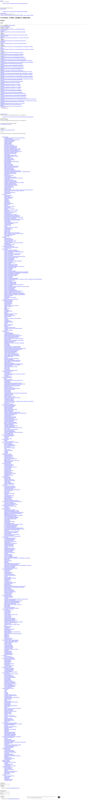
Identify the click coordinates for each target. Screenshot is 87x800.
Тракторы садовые (7, 542)
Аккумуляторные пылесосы (9, 400)
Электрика (4, 774)
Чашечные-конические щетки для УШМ (11, 510)
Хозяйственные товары (6, 766)
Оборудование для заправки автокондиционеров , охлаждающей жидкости (17, 171)
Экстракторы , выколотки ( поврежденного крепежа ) (13, 621)
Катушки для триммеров (8, 556)
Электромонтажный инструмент (10, 694)
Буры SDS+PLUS (7, 627)
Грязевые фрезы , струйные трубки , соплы (11, 460)
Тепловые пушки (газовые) (9, 750)
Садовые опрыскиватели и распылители (11, 222)
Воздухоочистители (7, 376)
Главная (1, 15)
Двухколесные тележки (8, 648)
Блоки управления (7, 577)
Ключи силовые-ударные (8, 158)
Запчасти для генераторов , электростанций (11, 254)
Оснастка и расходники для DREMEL (10, 532)
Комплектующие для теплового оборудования (12, 755)
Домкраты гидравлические (9, 141)
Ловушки (6, 770)
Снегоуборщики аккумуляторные (10, 537)
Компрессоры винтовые (8, 407)
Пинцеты (6, 717)
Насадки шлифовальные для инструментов (11, 531)
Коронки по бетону (7, 632)
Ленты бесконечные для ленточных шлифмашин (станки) (14, 528)
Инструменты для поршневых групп (10, 147)
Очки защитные (7, 664)
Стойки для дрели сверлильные (9, 352)
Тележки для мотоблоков (8, 540)
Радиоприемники (7, 345)
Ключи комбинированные (8, 496)
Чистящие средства (7, 395)
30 (6, 27)
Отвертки (6, 714)
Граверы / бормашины (8, 365)
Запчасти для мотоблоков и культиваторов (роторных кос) (14, 266)
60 (7, 27)
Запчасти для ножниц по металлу (10, 270)
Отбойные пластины (8, 639)
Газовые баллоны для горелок (9, 480)
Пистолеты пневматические (9, 414)
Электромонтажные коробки (9, 775)
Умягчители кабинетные (8, 572)
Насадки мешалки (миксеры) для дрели (11, 337)
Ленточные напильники (8, 332)
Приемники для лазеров (8, 314)
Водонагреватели (7, 579)
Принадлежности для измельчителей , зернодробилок (13, 217)
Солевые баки (6, 570)
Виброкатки (6, 728)
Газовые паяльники (7, 482)
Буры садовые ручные (8, 235)
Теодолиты (6, 319)
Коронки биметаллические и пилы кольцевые (12, 631)
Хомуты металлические (8, 767)
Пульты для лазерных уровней (9, 315)
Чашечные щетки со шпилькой (9, 509)
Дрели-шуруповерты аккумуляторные (10, 370)
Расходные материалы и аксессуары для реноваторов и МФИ (14, 348)
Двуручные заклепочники (8, 737)
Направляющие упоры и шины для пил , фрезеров (13, 335)
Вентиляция (6, 375)
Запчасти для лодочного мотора (9, 262)
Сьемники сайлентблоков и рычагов (10, 184)
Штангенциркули (7, 325)
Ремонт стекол (6, 174)
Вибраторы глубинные (8, 727)
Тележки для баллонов (8, 642)
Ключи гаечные (7, 154)
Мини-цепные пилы (7, 498)
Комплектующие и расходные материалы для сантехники (14, 587)
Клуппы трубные (7, 702)
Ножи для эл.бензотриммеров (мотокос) (11, 564)
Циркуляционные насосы (8, 470)
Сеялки (5, 226)
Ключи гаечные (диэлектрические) (10, 155)
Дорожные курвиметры (8, 330)
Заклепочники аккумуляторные (9, 740)
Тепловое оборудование (6, 748)
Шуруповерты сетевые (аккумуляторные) (11, 358)
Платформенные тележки (8, 653)
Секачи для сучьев (7, 225)
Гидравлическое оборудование (9, 140)
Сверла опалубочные (8, 610)
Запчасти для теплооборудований (10, 283)
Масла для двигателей (8, 443)
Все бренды (2, 26)
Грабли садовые (7, 196)
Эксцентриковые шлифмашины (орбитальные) (12, 360)
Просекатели (6, 743)
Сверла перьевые (7, 611)
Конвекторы (6, 756)
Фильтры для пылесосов (8, 393)
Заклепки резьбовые (7, 739)
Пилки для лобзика (7, 533)
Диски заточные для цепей (9, 495)
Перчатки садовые (7, 213)
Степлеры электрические (8, 747)
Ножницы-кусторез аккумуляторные (10, 211)
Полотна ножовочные (8, 718)
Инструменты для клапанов (9, 145)
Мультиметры (6, 310)
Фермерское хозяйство (6, 761)
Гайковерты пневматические (9, 426)
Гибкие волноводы (7, 507)
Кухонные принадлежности (9, 769)
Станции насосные (7, 468)
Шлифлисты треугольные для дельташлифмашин (12, 513)
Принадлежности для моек (9, 457)
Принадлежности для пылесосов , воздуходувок (12, 384)
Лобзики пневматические (8, 410)
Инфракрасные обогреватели (9, 754)
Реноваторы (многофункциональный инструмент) (13, 349)
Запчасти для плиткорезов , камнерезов (11, 274)
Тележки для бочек (7, 643)
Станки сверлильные (8, 687)
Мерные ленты (7, 308)
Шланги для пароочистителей (9, 396)
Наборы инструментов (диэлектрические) (11, 166)
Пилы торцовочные (7, 680)
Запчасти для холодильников (9, 288)
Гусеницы (6, 553)
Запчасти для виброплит (8, 252)
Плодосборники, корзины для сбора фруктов (12, 215)
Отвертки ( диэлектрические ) (9, 715)
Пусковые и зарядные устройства (10, 173)
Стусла (5, 690)
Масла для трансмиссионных (9, 445)
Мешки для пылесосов (8, 379)
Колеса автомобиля (7, 162)
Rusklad (6, 26)
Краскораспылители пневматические (10, 409)
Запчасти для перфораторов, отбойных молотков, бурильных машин (16, 272)
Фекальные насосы (7, 469)
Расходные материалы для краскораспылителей (12, 346)
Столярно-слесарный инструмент (8, 688)
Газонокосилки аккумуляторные (10, 548)
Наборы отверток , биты (8, 710)
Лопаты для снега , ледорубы (9, 206)
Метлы (5, 378)
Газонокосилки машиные (8, 550)
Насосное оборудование (6, 463)
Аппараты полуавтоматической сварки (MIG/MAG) (13, 600)
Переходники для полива (8, 212)
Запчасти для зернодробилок (9, 258)
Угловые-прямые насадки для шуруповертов (12, 355)
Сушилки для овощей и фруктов (10, 765)
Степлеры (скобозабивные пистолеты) (11, 745)
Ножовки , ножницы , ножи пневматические (12, 412)
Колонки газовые (7, 584)
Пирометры (6, 311)
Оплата (8, 3)
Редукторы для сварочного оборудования (11, 608)
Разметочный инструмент (8, 719)
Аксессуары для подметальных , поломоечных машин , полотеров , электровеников (18, 401)
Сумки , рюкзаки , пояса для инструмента (11, 354)
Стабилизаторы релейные (8, 669)
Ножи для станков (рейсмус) (9, 676)
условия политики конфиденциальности (36, 797)
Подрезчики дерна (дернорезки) (9, 566)
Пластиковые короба (8, 651)
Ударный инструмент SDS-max (9, 618)
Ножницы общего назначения (9, 772)
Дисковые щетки (7, 520)
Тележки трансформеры (8, 645)
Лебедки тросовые (7, 163)
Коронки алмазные (7, 630)
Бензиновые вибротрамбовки (9, 724)
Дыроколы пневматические (9, 430)
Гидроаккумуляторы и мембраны (10, 473)
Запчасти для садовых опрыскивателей (11, 278)
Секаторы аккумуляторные (9, 223)
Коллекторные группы (8, 583)
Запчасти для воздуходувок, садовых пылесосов (12, 253)
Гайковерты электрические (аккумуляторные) (12, 364)
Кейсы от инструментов (8, 295)
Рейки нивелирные (7, 316)
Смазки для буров (7, 449)
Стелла (8, 26)
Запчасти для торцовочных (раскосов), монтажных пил (13, 284)
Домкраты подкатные (8, 142)
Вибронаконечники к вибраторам (10, 729)
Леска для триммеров (8, 560)
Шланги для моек (7, 459)
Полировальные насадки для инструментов (11, 534)
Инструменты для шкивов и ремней (10, 152)
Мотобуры (6, 208)
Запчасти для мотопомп (8, 269)
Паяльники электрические (8, 484)
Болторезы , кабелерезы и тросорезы (10, 695)
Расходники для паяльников (9, 479)
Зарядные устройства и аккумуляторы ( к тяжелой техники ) (14, 294)
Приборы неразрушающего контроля (10, 313)
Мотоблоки (6, 561)
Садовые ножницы (7, 221)
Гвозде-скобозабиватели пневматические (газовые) (13, 427)
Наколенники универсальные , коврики (11, 209)
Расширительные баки (8, 465)
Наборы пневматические (8, 411)
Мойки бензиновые (7, 462)
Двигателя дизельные (8, 555)
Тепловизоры (6, 320)
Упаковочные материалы (8, 646)
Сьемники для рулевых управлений (10, 181)
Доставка (11, 3)
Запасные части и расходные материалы (11, 247)
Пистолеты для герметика (8, 502)
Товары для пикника (6, 760)
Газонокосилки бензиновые (9, 549)
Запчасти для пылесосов (8, 276)
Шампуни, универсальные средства (10, 458)
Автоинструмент (5, 136)
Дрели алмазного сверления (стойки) (10, 366)
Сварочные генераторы (8, 241)
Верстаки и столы (7, 674)
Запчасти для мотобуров (8, 268)
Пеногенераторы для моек (8, 455)
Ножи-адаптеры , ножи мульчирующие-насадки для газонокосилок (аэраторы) (17, 565)
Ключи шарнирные (7, 160)
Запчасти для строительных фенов (10, 281)
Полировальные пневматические (10, 416)
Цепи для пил (6, 491)
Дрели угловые (7, 368)
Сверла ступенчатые (7, 616)
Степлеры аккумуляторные (9, 746)
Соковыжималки (7, 764)
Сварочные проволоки (8, 597)
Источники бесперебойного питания (10, 671)
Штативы (6, 326)
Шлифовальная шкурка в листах (10, 514)
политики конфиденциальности (13, 798)
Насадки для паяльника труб (9, 590)
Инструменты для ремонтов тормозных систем (12, 149)
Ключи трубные (7, 706)
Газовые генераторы (7, 245)
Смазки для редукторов (8, 450)
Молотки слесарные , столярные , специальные (12, 708)
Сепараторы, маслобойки (8, 763)
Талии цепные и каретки (8, 186)
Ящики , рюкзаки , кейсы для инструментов (12, 361)
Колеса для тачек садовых (8, 203)
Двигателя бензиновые (8, 554)
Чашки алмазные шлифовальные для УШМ (11, 511)
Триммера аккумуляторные (9, 544)
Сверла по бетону (7, 612)
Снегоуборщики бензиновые (9, 538)
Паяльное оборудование (6, 476)
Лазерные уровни (7, 304)
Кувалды (5, 707)
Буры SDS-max (7, 628)
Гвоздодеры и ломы (7, 696)
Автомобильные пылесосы (9, 399)
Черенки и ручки (7, 231)
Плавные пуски (7, 296)
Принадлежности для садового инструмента (12, 219)
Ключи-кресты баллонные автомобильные (11, 161)
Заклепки (6, 738)
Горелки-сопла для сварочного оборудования (12, 602)
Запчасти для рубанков (8, 277)
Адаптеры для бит (7, 623)
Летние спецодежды (7, 656)
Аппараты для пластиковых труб (10, 575)
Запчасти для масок (7, 263)
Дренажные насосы (7, 474)
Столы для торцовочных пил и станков (11, 673)
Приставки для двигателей (9, 441)
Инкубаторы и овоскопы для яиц (10, 762)
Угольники (6, 322)
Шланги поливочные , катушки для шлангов (12, 232)
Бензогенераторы (7, 243)
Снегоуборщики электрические (9, 539)
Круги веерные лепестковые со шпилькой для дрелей (13, 527)
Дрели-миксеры (7, 369)
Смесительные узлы (7, 569)
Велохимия (6, 452)
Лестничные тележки (8, 650)
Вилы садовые (6, 236)
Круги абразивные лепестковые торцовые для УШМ (13, 524)
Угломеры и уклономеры (8, 321)
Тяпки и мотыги (7, 230)
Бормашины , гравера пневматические (11, 425)
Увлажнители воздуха (8, 374)
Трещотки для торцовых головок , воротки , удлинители (14, 190)
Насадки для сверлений (8, 638)
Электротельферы (7, 193)
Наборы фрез (6, 637)
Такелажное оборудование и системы (10, 641)
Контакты (14, 3)
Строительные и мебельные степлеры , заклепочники (11, 736)
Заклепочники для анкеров (9, 741)
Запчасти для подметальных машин (10, 275)
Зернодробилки (7, 200)
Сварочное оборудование (6, 595)
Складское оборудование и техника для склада (11, 15)
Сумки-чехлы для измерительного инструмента (12, 318)
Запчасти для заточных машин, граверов (11, 257)
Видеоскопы (6, 506)
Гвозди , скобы (6, 428)
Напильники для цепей (8, 499)
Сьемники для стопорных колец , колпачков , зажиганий (14, 182)
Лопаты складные (7, 207)
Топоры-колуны (7, 229)
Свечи (5, 448)
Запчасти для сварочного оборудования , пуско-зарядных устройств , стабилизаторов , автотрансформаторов (23, 279)
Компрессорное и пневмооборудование (9, 404)
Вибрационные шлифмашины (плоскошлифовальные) (13, 363)
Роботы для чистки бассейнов (9, 389)
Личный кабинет (30, 116)
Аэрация (5, 576)
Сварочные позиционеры (8, 596)
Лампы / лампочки (7, 776)
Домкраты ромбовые (8, 143)
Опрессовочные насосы (8, 592)
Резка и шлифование (6, 508)
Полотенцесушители (8, 593)
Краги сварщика (7, 605)
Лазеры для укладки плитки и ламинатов (11, 305)
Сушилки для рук (7, 571)
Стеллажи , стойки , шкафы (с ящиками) (26, 15)
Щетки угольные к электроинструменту (11, 299)
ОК (59, 797)
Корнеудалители (7, 204)
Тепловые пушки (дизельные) (9, 751)
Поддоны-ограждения (8, 654)
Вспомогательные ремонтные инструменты (11, 139)
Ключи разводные (7, 704)
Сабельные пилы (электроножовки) (10, 351)
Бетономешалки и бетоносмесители (10, 726)
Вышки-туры (6, 436)
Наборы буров (6, 635)
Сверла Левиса (7, 609)
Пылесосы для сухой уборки (9, 387)
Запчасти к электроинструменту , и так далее (12, 291)
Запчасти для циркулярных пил (9, 289)
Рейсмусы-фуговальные (8, 684)
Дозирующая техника (8, 581)
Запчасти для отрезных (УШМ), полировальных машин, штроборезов (16, 271)
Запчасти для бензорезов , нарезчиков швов (11, 250)
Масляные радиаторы (8, 757)
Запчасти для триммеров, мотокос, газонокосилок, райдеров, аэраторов (16, 286)
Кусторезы (6, 205)
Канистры (6, 453)
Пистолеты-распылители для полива (10, 214)
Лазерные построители (8, 303)
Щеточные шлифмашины (8, 359)
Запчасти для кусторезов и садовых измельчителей (13, 260)
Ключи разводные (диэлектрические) (10, 705)
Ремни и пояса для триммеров (9, 567)
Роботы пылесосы (7, 390)
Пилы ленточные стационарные (10, 677)
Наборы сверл (6, 636)
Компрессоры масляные (8, 408)
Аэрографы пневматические (9, 424)
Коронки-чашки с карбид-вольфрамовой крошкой (13, 633)
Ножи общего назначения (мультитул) (10, 771)
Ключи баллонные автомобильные (10, 153)
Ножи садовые (6, 210)
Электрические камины (8, 753)
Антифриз (6, 451)
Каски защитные (7, 662)
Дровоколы (6, 199)
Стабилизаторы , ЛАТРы (6, 667)
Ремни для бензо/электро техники (10, 297)
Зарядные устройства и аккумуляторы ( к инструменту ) (14, 292)
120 (8, 27)
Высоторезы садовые (8, 195)
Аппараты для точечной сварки (9, 599)
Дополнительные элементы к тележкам (11, 649)
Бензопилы (6, 494)
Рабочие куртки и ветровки (9, 657)
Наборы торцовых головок (9, 168)
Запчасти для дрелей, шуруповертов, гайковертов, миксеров (14, 256)
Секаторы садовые (7, 224)
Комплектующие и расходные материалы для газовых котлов (14, 586)
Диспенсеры (6, 580)
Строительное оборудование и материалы (9, 722)
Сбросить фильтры (12, 25)
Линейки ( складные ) (8, 306)
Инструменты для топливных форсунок (11, 150)
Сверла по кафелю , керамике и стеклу (11, 614)
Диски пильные (7, 519)
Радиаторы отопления (8, 594)
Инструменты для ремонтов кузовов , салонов (12, 148)
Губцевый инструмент (8, 698)
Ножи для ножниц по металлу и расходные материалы (13, 338)
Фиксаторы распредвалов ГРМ (9, 192)
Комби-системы (7, 558)
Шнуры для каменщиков (8, 324)
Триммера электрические (8, 545)
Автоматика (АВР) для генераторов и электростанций (13, 242)
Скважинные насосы (8, 467)
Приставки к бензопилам (8, 488)
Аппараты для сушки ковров (9, 402)
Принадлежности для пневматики (10, 417)
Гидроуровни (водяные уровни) (9, 327)
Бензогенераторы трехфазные (9, 244)
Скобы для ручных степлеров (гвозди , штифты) (12, 744)
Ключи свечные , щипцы (8, 157)
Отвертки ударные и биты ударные (10, 716)
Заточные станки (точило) (8, 675)
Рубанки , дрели (7, 721)
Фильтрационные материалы (9, 574)
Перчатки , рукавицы (8, 666)
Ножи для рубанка (7, 339)
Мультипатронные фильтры (9, 589)
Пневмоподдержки (7, 415)
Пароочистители (7, 382)
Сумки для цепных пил (8, 490)
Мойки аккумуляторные (8, 461)
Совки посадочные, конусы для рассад (11, 227)
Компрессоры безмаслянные (9, 406)
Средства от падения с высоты (9, 659)
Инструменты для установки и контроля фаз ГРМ (12, 151)
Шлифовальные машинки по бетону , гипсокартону (13, 723)
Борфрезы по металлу (8, 626)
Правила (5, 312)
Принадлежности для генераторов (10, 240)
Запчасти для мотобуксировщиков (10, 267)
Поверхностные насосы (8, 464)
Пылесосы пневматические (9, 418)
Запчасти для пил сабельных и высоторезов (11, 273)
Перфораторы (6, 343)
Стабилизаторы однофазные (9, 668)
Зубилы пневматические (8, 433)
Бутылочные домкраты (8, 138)
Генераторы (4, 237)
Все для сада (4, 194)
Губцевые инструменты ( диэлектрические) (11, 697)
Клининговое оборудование (7, 377)
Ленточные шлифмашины (8, 333)
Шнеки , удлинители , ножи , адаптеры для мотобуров (13, 233)
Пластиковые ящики (7, 652)
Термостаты (6, 298)
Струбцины (6, 689)
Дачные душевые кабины (8, 197)
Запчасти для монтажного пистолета (10, 265)
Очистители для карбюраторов (9, 447)
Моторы (5, 440)
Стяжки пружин (7, 178)
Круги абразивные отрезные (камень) (10, 525)
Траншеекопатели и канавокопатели (10, 543)
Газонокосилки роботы (8, 551)
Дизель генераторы (7, 238)
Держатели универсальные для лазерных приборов (13, 328)
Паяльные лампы (7, 477)
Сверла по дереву (7, 613)
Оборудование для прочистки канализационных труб (13, 380)
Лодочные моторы (5, 439)
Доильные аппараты (7, 248)
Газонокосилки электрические (9, 552)
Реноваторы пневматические (9, 420)
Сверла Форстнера (7, 617)
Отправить (2, 796)
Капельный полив (7, 202)
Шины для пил (7, 492)
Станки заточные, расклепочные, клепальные (12, 489)
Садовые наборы (7, 220)
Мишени (5, 309)
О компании (4, 3)
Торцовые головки (7, 188)
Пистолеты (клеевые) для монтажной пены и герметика (12, 501)
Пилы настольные (7, 679)
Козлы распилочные (7, 497)
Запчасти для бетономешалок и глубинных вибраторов (13, 251)
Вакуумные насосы (7, 471)
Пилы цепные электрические (9, 486)
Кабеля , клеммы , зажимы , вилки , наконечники (12, 604)
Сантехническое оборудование (7, 568)
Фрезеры (5, 357)
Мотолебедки (6, 562)
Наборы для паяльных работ (9, 483)
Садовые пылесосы (7, 392)
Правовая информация (23, 3)
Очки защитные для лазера (9, 665)
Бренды (1, 0)
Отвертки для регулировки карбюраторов (11, 500)
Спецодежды (4, 655)
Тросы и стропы (7, 191)
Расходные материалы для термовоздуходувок (12, 347)
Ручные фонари (7, 778)
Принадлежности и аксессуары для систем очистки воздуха (14, 373)
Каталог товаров (3, 14)
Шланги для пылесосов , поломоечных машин (12, 397)
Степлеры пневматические (9, 421)
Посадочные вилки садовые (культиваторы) (11, 216)
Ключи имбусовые (7, 703)
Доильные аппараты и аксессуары (8, 246)
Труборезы (6, 693)
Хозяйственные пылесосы (8, 394)
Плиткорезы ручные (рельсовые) (10, 681)
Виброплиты (6, 730)
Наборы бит (6, 634)
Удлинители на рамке (8, 780)
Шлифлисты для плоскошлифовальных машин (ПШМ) (13, 512)
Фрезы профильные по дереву (9, 620)
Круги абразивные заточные (9, 523)
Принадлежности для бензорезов (10, 733)
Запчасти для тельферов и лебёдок (10, 282)
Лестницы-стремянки (8, 438)
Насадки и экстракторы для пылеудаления (11, 336)
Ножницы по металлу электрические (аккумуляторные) (14, 340)
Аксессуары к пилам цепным (9, 493)
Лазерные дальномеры (8, 301)
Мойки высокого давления (7, 454)
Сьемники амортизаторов (8, 179)
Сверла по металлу (7, 615)
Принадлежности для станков (9, 682)
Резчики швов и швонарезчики (9, 735)
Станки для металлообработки (9, 686)
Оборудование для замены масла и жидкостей (12, 170)
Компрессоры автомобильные (9, 405)
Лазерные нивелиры (7, 302)
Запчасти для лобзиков (8, 261)
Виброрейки (6, 731)
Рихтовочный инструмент (8, 175)
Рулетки (5, 317)
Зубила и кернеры (7, 699)
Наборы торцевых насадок (9, 167)
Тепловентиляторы (7, 759)
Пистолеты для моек (7, 456)
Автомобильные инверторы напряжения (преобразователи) (14, 137)
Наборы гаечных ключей (8, 165)
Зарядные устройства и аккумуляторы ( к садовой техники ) (14, 293)
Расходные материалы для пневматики (11, 419)
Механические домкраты (8, 164)
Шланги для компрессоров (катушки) (10, 423)
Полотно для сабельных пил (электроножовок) (12, 536)
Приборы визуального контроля (7, 505)
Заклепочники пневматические (9, 431)
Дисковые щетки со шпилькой (9, 521)
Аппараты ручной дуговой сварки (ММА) (11, 601)
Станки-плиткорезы (5, 672)
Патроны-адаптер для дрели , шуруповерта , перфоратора (14, 342)
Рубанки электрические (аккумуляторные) (11, 350)
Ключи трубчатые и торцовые (9, 159)
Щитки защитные (7, 661)
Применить (6, 25)
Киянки (5, 700)
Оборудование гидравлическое (9, 169)
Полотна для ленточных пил (9, 535)
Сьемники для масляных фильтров (10, 180)
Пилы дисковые (7, 344)
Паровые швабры (7, 381)
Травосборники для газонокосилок (10, 541)
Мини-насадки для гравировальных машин (11, 529)
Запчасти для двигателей (8, 255)
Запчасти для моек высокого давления (11, 264)
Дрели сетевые (7, 367)
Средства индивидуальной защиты (8, 658)
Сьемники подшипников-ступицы (10, 183)
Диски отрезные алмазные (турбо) (10, 518)
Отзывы (18, 3)
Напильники (6, 530)
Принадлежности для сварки (9, 607)
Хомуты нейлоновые (8, 768)
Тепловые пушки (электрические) (10, 752)
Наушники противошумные (9, 663)
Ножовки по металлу (8, 713)
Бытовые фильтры (7, 578)
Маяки (5, 307)
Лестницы (6, 437)
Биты (5, 625)
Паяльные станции (7, 478)
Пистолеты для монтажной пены (10, 503)
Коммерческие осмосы (8, 585)
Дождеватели (6, 198)
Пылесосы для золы (7, 386)
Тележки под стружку (8, 644)
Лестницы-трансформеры (8, 435)
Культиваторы (6, 559)
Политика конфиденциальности (5, 124)
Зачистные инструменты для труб (10, 582)
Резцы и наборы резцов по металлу (10, 683)
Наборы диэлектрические (8, 709)
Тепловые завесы (7, 749)
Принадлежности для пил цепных (10, 487)
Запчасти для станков (8, 280)
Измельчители (6, 201)
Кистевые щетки (7, 522)
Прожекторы (6, 777)
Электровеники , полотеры (9, 398)
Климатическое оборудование (7, 371)
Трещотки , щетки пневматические (10, 422)
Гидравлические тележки (8, 647)
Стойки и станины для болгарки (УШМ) (11, 353)
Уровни (5, 323)
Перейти (10, 14)
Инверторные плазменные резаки (10, 603)
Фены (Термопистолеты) (8, 356)
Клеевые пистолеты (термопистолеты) (11, 504)
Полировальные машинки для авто (10, 172)
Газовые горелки (7, 481)
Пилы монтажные (7, 678)
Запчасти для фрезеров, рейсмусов (10, 287)
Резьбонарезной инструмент (9, 720)
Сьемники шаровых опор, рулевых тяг (11, 185)
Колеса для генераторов (8, 239)
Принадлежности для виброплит (10, 734)
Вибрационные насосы (8, 472)
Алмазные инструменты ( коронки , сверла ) (12, 624)
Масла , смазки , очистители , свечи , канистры (10, 442)
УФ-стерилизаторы (7, 573)
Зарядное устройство (8, 144)
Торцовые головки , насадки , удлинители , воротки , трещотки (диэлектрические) (18, 189)
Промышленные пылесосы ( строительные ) (12, 385)
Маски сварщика (7, 606)
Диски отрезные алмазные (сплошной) (11, 517)
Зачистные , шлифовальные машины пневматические (13, 432)
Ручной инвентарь (7, 391)
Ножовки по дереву (7, 712)
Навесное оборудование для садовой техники (12, 563)
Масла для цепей (7, 446)
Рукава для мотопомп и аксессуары (10, 466)
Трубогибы (6, 692)
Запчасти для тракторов (8, 285)
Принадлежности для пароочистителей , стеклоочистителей (14, 383)
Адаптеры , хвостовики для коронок (10, 622)
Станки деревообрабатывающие (10, 685)
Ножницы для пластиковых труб (10, 591)
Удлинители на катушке (8, 779)
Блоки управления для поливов (9, 234)
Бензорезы (6, 725)
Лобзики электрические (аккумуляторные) (11, 334)
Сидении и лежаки (7, 176)
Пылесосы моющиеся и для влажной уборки (12, 388)
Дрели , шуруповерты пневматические (11, 429)
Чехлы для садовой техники (9, 546)
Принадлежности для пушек (9, 758)
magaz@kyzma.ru (3, 8)
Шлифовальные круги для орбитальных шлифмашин (13, 515)
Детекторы (6, 329)
